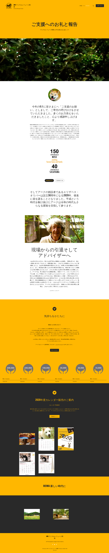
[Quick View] (11, 369)
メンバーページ (58, 344)
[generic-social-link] (56, 544)
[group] (54, 371)
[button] (93, 5)
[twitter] (54, 544)
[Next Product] (108, 369)
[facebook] (52, 544)
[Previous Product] (1, 369)
